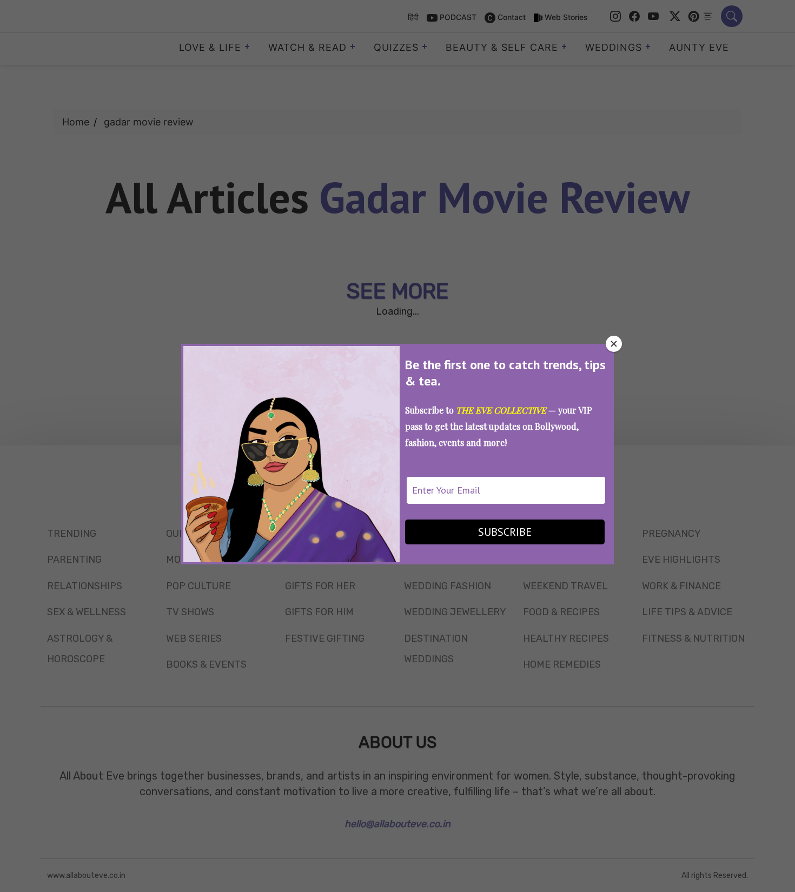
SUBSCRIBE (505, 532)
